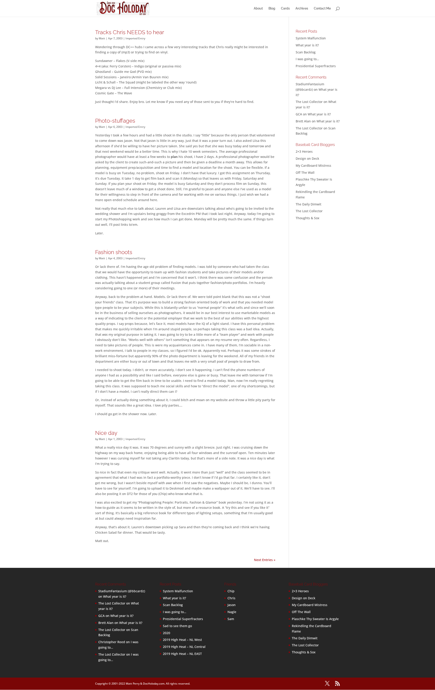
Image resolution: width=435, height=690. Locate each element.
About (258, 8)
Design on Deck (307, 158)
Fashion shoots (113, 252)
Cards (285, 8)
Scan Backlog (306, 52)
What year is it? (307, 45)
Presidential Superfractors (316, 66)
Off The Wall (305, 172)
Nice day (106, 433)
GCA (299, 114)
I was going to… (307, 59)
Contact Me (322, 8)
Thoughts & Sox (307, 218)
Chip (230, 591)
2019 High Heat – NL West (182, 640)
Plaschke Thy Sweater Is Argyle (315, 619)
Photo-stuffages (115, 120)
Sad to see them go (177, 626)
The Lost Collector (309, 211)
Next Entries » (264, 560)
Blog (271, 8)
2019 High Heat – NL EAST (182, 654)
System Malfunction (311, 38)
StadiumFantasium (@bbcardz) (121, 591)
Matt (102, 38)
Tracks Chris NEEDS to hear (129, 32)
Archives (301, 8)
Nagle (231, 612)
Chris (231, 598)
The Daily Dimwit (308, 204)
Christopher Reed (111, 642)
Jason (231, 605)
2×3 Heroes (304, 151)
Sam (230, 619)
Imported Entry (135, 38)
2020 (166, 633)
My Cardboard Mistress (313, 165)
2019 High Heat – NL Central (184, 647)
